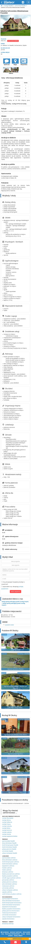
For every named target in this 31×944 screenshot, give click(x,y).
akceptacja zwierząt (7, 923)
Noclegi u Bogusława (15, 708)
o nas (23, 934)
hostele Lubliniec (7, 868)
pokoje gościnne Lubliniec (9, 882)
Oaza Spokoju (15, 650)
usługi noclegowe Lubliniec (10, 890)
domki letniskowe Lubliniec (10, 864)
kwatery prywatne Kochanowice (11, 909)
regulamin (26, 932)
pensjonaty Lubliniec (8, 880)
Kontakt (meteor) (16, 932)
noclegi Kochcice (7, 830)
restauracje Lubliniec (8, 886)
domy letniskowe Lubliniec (9, 860)
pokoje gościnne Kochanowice (10, 911)
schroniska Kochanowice (9, 915)
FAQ (2, 934)
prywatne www (9, 625)
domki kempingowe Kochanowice (11, 903)
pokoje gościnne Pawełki (9, 849)
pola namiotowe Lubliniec (9, 884)
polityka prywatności (12, 934)
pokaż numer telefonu (13, 41)
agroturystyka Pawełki (8, 841)
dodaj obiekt (18, 935)
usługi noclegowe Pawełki (9, 853)
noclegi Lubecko (6, 832)
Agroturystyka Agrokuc (15, 754)
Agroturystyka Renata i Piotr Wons (15, 735)
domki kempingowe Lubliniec (10, 862)
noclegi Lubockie (7, 826)
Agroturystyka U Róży (15, 792)
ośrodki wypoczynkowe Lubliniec (11, 878)
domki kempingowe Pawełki (10, 845)
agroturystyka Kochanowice (10, 899)
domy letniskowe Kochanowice (11, 901)
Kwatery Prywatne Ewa (15, 773)
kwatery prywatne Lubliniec (10, 876)
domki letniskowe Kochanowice (11, 905)
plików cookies (17, 939)
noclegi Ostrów (6, 834)
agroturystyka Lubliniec (9, 858)
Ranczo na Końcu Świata (15, 669)
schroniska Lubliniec (8, 888)
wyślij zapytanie (15, 591)
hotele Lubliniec (6, 870)
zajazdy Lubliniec (7, 892)
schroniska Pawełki (7, 851)
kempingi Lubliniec (7, 872)
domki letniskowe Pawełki (9, 847)
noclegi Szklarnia (7, 822)
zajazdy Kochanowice (8, 919)
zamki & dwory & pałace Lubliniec (12, 894)
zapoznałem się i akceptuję (12, 588)
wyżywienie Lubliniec (8, 866)
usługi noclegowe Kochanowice (11, 917)
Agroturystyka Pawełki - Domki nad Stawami (15, 687)
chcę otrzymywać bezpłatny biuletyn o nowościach (13, 583)
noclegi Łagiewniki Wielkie (9, 836)
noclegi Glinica (6, 820)
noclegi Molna (6, 828)
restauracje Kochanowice (9, 913)
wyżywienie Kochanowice (9, 907)
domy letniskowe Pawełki (9, 843)
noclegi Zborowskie (7, 818)
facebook (5, 932)
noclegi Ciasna (6, 824)
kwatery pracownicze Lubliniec (11, 874)
